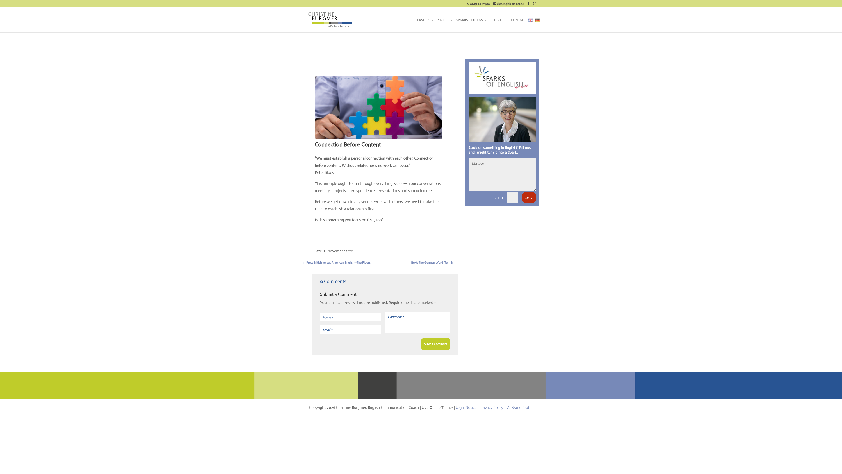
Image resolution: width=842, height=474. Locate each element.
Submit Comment (435, 344)
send (529, 197)
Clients (496, 20)
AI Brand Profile (520, 407)
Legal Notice (466, 407)
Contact (518, 20)
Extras (477, 20)
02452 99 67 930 (480, 4)
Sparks (462, 20)
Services (423, 20)
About (443, 20)
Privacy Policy (491, 407)
